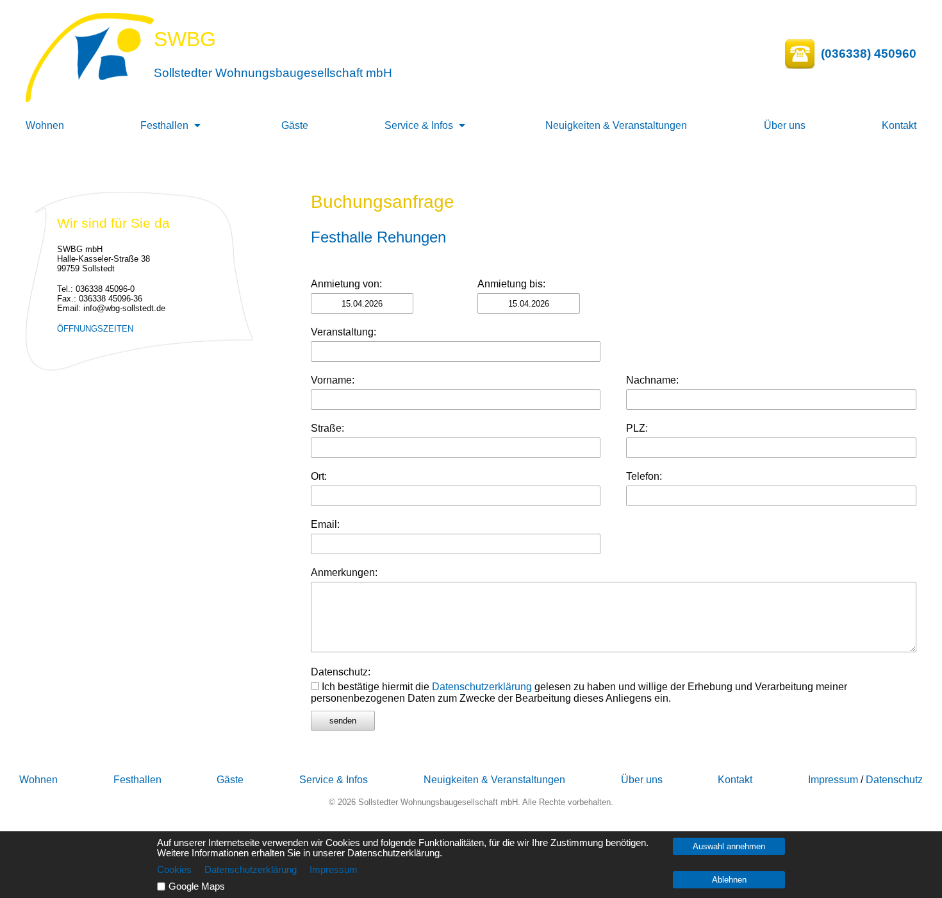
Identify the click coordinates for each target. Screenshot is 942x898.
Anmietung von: (346, 283)
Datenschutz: (340, 671)
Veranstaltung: (343, 331)
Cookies (174, 870)
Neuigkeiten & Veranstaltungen (616, 125)
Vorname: (332, 380)
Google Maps (197, 886)
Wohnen (45, 125)
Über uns (785, 125)
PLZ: (637, 428)
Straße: (327, 428)
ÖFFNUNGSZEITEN (95, 329)
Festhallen (164, 125)
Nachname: (652, 380)
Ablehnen (729, 880)
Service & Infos (418, 125)
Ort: (319, 476)
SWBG (185, 39)
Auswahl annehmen (729, 846)
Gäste (294, 125)
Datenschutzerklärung (482, 686)
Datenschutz (894, 779)
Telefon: (644, 476)
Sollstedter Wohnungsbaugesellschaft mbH (273, 73)
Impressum (833, 779)
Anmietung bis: (511, 283)
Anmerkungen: (344, 572)
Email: (325, 524)
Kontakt (899, 125)
